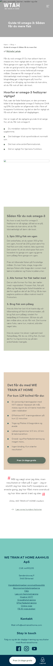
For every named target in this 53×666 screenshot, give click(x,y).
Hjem (6, 45)
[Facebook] (19, 650)
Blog (12, 45)
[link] (11, 6)
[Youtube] (34, 650)
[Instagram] (26, 650)
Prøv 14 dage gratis (22, 660)
